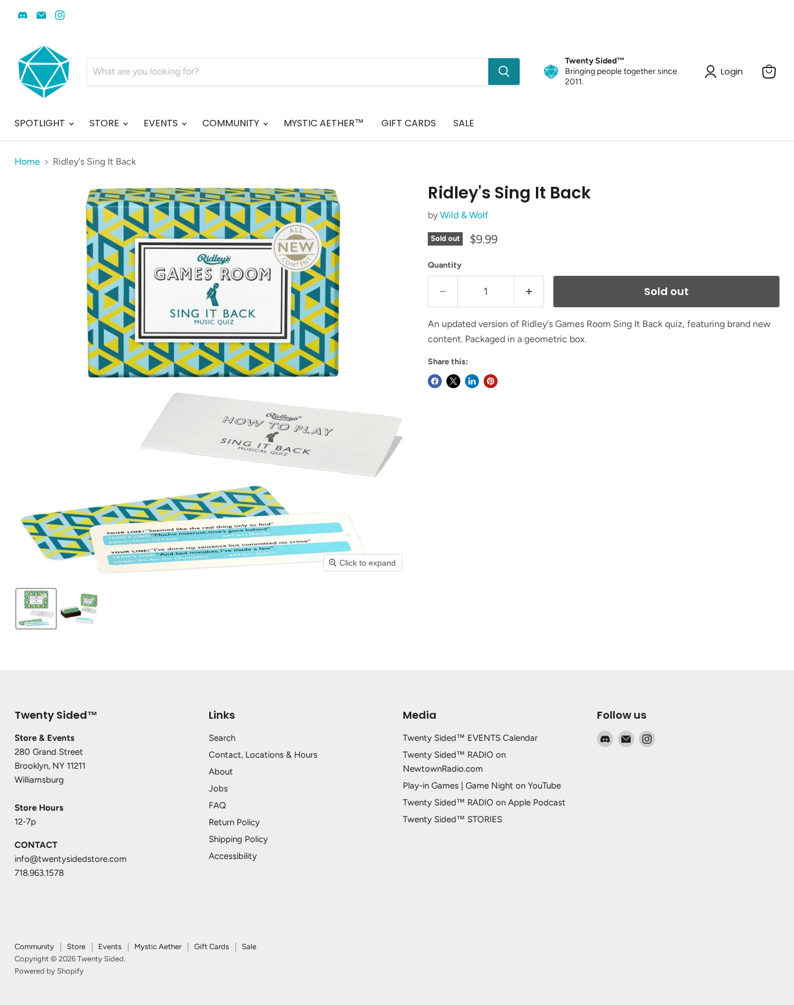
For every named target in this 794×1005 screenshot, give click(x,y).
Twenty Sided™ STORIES (452, 819)
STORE (105, 123)
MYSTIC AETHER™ (324, 123)
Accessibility (233, 856)
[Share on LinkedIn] (472, 381)
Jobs (218, 788)
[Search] (504, 71)
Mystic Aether (157, 946)
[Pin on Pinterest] (491, 381)
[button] (36, 608)
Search (222, 738)
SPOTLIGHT (41, 123)
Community (34, 946)
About (221, 771)
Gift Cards (211, 946)
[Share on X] (453, 381)
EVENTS (162, 123)
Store (76, 946)
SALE (463, 123)
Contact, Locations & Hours (263, 755)
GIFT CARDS (408, 123)
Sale (249, 946)
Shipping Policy (238, 839)
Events (109, 946)
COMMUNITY (232, 123)
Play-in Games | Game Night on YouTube (482, 785)
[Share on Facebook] (435, 381)
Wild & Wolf (464, 215)
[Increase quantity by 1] (529, 292)
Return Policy (234, 822)
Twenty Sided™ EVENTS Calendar (470, 738)
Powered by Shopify (49, 971)
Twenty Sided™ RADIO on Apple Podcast (484, 802)
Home (27, 162)
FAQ (217, 805)
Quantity (445, 265)
